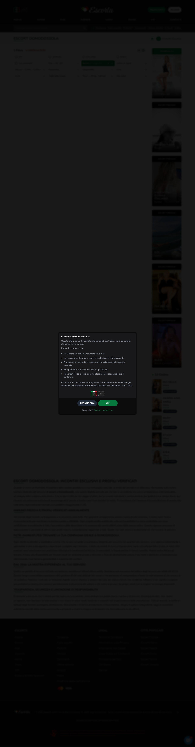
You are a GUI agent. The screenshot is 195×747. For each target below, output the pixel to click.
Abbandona (87, 403)
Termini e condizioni (103, 410)
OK (108, 403)
